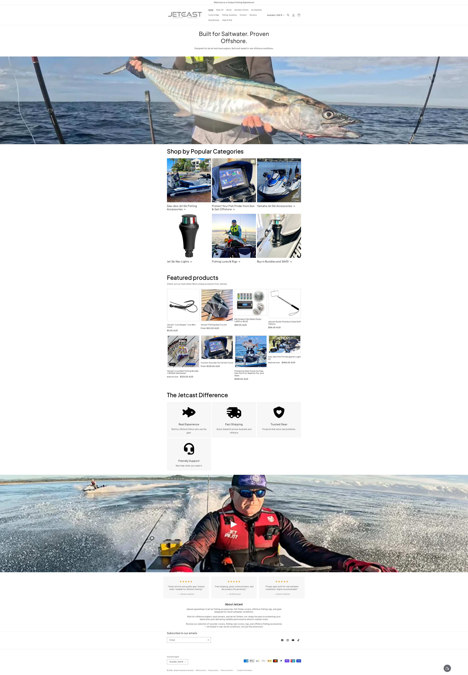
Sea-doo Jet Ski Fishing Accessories (182, 207)
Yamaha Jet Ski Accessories (274, 206)
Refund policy (201, 670)
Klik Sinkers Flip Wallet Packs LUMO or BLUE (247, 320)
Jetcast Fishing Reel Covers (214, 325)
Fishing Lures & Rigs (224, 261)
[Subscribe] (208, 640)
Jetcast (176, 670)
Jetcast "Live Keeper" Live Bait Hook (181, 326)
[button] (288, 15)
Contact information (244, 670)
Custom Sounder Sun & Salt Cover (217, 363)
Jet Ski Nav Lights (178, 261)
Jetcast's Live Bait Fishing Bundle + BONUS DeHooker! (182, 372)
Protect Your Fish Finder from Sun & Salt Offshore (233, 207)
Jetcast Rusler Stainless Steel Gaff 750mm (284, 323)
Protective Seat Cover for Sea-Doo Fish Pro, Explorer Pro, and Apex (249, 373)
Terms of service (227, 670)
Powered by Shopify (186, 670)
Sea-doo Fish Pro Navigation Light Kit (284, 358)
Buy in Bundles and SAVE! (273, 261)
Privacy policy (213, 670)
